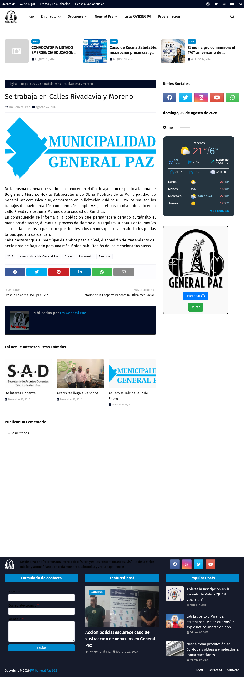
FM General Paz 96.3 (44, 670)
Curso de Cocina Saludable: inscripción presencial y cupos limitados (133, 50)
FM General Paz (100, 651)
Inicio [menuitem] (29, 17)
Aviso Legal (27, 4)
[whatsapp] (240, 4)
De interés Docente (20, 393)
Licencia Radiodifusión (89, 4)
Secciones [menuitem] (75, 17)
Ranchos (104, 256)
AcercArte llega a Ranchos (77, 393)
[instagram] (224, 4)
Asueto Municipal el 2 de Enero (128, 396)
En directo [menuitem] (48, 17)
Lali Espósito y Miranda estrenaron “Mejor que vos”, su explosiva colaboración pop (212, 621)
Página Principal (18, 84)
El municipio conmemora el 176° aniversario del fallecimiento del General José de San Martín (211, 50)
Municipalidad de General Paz (38, 256)
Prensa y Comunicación (55, 4)
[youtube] (232, 4)
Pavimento (85, 256)
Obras (68, 256)
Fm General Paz (19, 107)
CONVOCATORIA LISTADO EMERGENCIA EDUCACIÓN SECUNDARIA (52, 50)
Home (199, 670)
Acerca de (8, 4)
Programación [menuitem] (169, 17)
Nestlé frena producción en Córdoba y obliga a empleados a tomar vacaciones (213, 649)
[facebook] (208, 4)
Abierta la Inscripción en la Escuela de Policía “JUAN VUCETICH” (208, 594)
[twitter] (216, 4)
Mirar (196, 307)
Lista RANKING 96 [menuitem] (137, 17)
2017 (34, 84)
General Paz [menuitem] (104, 17)
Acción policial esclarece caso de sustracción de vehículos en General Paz (120, 639)
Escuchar (194, 296)
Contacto (233, 670)
